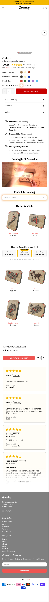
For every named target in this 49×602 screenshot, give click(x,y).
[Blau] (29, 81)
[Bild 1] (20, 52)
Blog (4, 546)
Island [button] (8, 419)
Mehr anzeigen (23, 482)
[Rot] (21, 81)
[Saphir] (29, 76)
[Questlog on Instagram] (9, 512)
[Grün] (25, 81)
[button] (17, 65)
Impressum (6, 531)
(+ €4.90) (27, 85)
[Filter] (38, 358)
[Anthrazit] (21, 76)
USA (13, 289)
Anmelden (24, 571)
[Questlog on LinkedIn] (11, 512)
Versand (9, 68)
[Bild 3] (23, 52)
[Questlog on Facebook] (6, 512)
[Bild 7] (30, 52)
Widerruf (5, 527)
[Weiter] (44, 32)
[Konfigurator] (18, 52)
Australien (36, 233)
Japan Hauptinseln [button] (13, 446)
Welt (36, 289)
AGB (3, 524)
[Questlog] (24, 8)
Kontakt (5, 549)
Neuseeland (13, 233)
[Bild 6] (28, 52)
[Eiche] (21, 72)
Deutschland (13, 323)
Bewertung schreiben (19, 358)
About (4, 544)
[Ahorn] (25, 72)
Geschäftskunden (8, 551)
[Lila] (33, 81)
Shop (4, 542)
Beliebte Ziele (24, 206)
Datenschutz (7, 522)
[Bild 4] (25, 52)
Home (4, 539)
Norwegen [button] (10, 387)
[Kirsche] (29, 72)
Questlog (27, 579)
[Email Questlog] (3, 512)
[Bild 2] (22, 52)
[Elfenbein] (25, 76)
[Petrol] (37, 81)
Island (36, 323)
